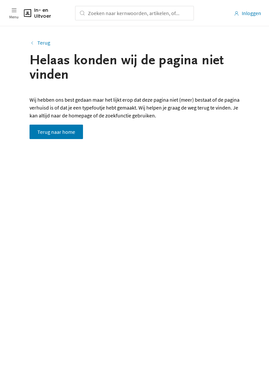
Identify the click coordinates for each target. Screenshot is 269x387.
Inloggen (251, 13)
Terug (43, 42)
